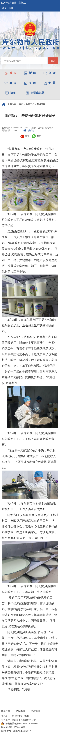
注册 (11, 8)
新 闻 (32, 72)
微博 (27, 136)
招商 (13, 92)
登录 (4, 8)
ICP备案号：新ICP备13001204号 (16, 731)
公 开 (52, 72)
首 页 (12, 72)
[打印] (31, 130)
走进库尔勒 (37, 92)
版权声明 (5, 711)
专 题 (52, 82)
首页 (21, 104)
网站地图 (20, 711)
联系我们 (35, 711)
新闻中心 (30, 104)
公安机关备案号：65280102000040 (22, 723)
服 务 (12, 82)
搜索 (53, 61)
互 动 (32, 82)
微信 (39, 136)
